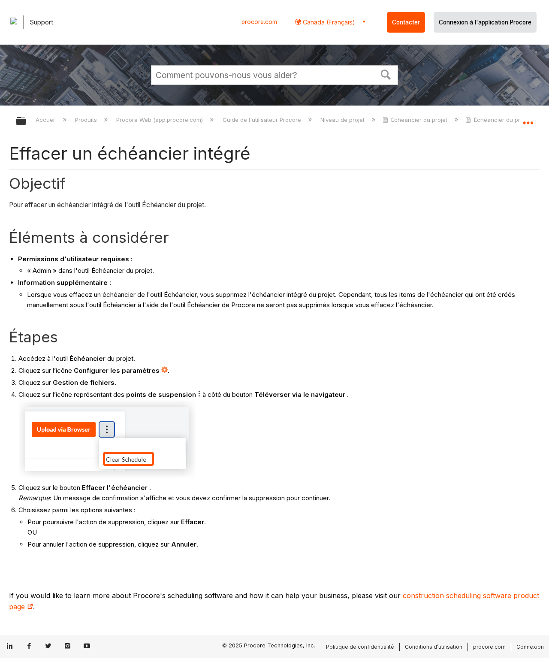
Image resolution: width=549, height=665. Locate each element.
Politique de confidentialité (360, 647)
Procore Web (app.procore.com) (160, 119)
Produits (87, 119)
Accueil (46, 119)
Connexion (530, 647)
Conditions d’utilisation (433, 647)
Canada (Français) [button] (328, 22)
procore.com (259, 21)
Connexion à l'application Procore (485, 22)
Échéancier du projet (419, 119)
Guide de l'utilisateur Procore (262, 119)
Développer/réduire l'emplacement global (528, 118)
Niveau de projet (343, 119)
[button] (386, 74)
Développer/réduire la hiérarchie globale (26, 121)
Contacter (406, 22)
